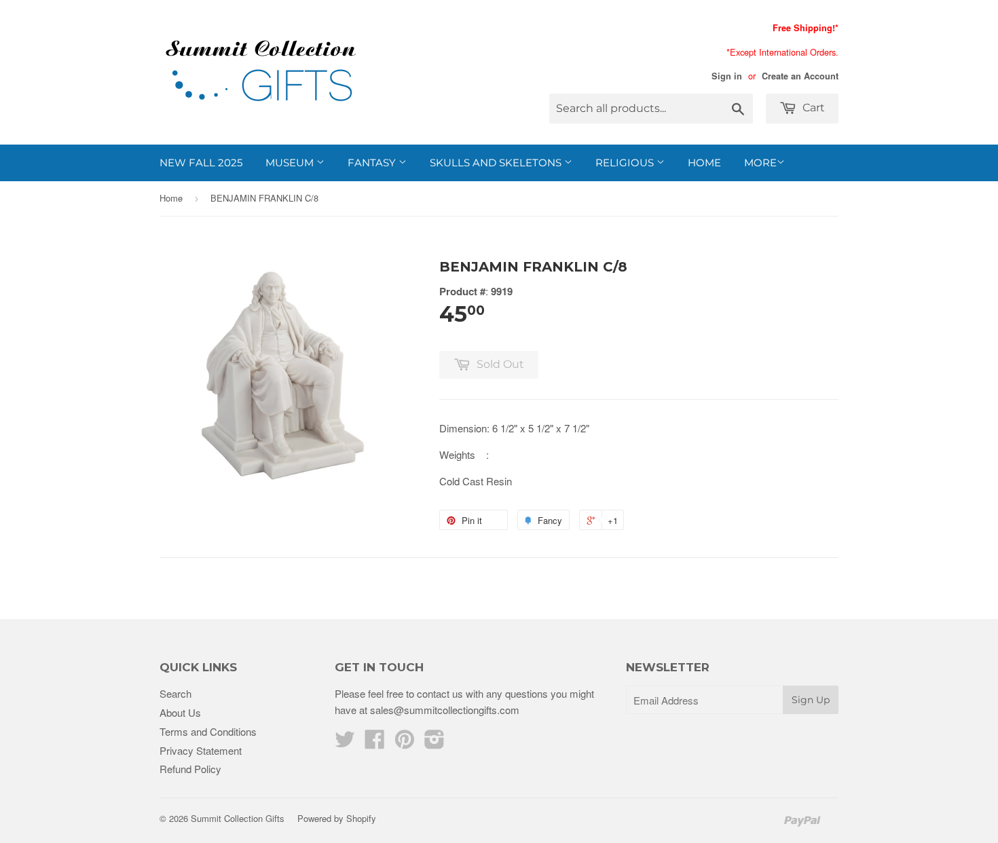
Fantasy (373, 162)
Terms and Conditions (208, 731)
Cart (812, 107)
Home (704, 162)
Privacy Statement (201, 750)
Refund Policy (190, 769)
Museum (290, 162)
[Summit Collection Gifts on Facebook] (375, 743)
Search (175, 693)
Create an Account (800, 76)
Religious (626, 162)
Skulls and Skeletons (497, 162)
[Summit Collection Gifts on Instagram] (434, 743)
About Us (180, 712)
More (760, 162)
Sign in (726, 76)
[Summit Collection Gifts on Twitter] (345, 743)
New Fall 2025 (201, 162)
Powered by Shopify (336, 818)
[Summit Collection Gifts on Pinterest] (404, 743)
